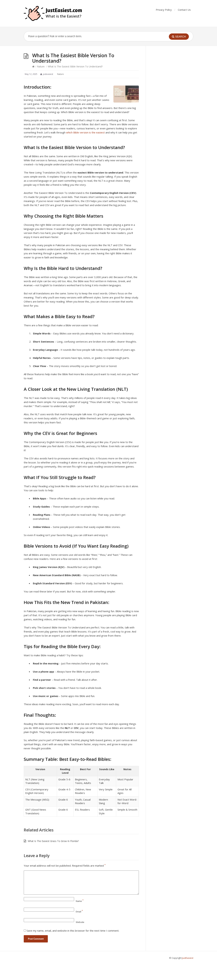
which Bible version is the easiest (85, 132)
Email (79, 911)
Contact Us (184, 9)
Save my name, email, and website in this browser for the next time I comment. (73, 930)
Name (80, 901)
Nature (41, 66)
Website (80, 922)
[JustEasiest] (53, 13)
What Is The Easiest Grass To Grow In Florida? (53, 841)
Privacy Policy (164, 9)
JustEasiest (187, 957)
